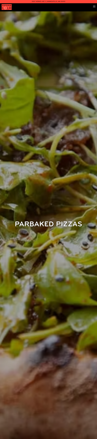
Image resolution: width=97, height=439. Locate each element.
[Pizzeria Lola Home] (7, 7)
